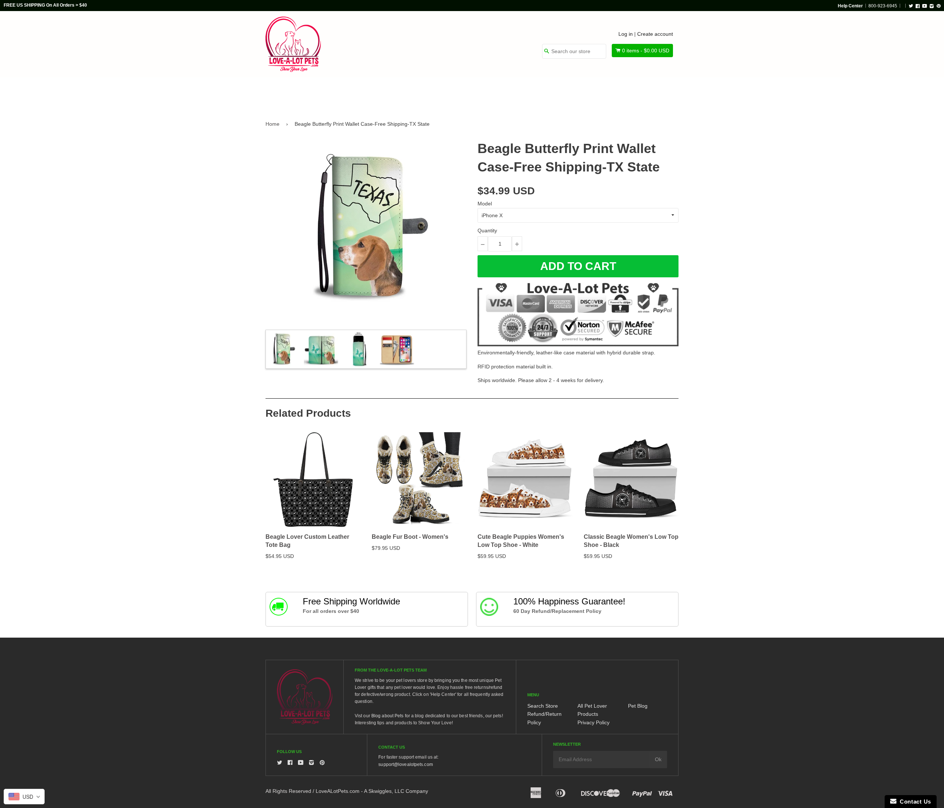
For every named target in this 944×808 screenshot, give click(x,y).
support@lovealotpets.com (405, 764)
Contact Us (913, 801)
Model (485, 204)
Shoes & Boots (558, 93)
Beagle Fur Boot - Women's (410, 537)
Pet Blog (638, 706)
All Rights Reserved (288, 791)
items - (645, 50)
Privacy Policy (593, 722)
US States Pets (498, 93)
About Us (653, 93)
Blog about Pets (387, 715)
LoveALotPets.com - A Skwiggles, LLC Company (372, 791)
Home (273, 124)
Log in (625, 34)
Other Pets (443, 93)
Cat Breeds (392, 93)
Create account (655, 34)
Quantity (487, 230)
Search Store (542, 706)
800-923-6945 (882, 5)
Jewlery (609, 93)
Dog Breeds (340, 93)
